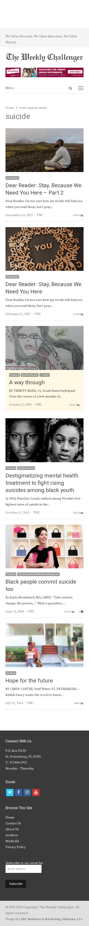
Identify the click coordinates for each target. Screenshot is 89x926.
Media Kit (12, 841)
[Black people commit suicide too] (44, 527)
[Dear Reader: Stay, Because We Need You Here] (44, 230)
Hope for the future (29, 681)
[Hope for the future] (44, 626)
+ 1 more (44, 375)
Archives (11, 835)
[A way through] (44, 329)
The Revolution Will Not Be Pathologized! (38, 574)
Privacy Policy (15, 847)
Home (9, 818)
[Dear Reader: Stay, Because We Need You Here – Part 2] (44, 131)
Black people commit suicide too (40, 585)
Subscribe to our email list (24, 863)
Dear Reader (12, 178)
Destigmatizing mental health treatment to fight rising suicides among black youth (42, 483)
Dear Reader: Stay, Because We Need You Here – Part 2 (43, 189)
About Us (12, 829)
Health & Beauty (30, 375)
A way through (27, 383)
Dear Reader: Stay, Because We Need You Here (43, 288)
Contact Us (13, 823)
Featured (14, 375)
